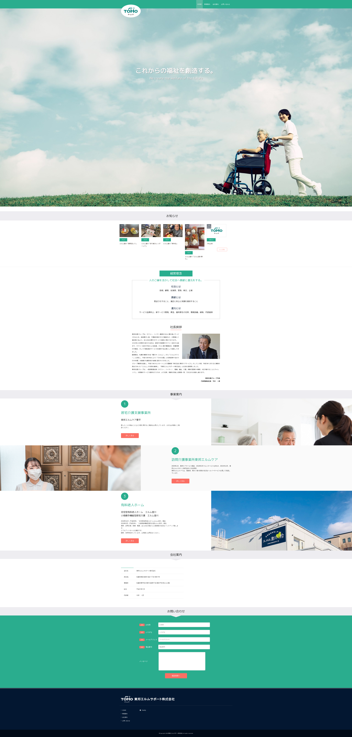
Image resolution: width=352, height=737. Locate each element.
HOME (199, 4)
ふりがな (146, 632)
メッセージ (143, 661)
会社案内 (216, 4)
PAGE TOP (342, 713)
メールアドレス (148, 639)
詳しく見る (130, 435)
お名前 (145, 625)
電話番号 (146, 647)
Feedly (144, 710)
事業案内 (207, 4)
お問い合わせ (225, 4)
